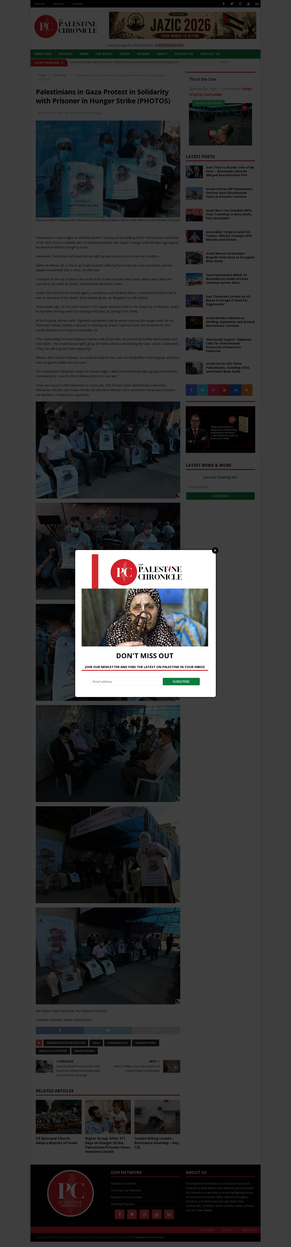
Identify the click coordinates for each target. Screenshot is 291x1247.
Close (215, 550)
